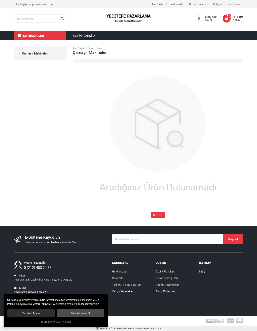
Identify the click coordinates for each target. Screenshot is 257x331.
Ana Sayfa (157, 4)
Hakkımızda (176, 4)
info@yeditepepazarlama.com (35, 4)
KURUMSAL (120, 263)
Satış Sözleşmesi (166, 291)
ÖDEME (161, 263)
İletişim (217, 4)
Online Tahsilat (85, 36)
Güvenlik (117, 278)
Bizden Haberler (198, 4)
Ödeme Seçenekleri (167, 285)
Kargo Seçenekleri (123, 291)
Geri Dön (157, 215)
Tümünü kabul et (80, 313)
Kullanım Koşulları (167, 278)
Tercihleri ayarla (31, 313)
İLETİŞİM (205, 263)
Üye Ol (208, 20)
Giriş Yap (211, 17)
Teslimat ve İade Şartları (127, 285)
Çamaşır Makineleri (34, 53)
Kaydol (233, 239)
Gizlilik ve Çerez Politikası (57, 321)
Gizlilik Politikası (165, 271)
